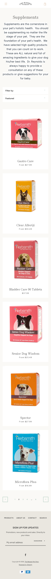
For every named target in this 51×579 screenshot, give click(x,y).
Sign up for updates (25, 527)
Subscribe (38, 541)
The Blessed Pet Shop (32, 562)
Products (8, 518)
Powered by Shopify (25, 565)
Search (43, 518)
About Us (20, 518)
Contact (32, 518)
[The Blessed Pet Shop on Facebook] (25, 555)
